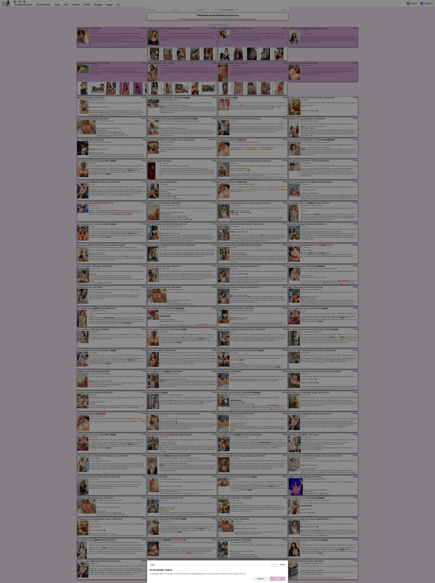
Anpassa (261, 579)
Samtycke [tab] (274, 564)
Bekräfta (277, 579)
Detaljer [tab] (282, 564)
